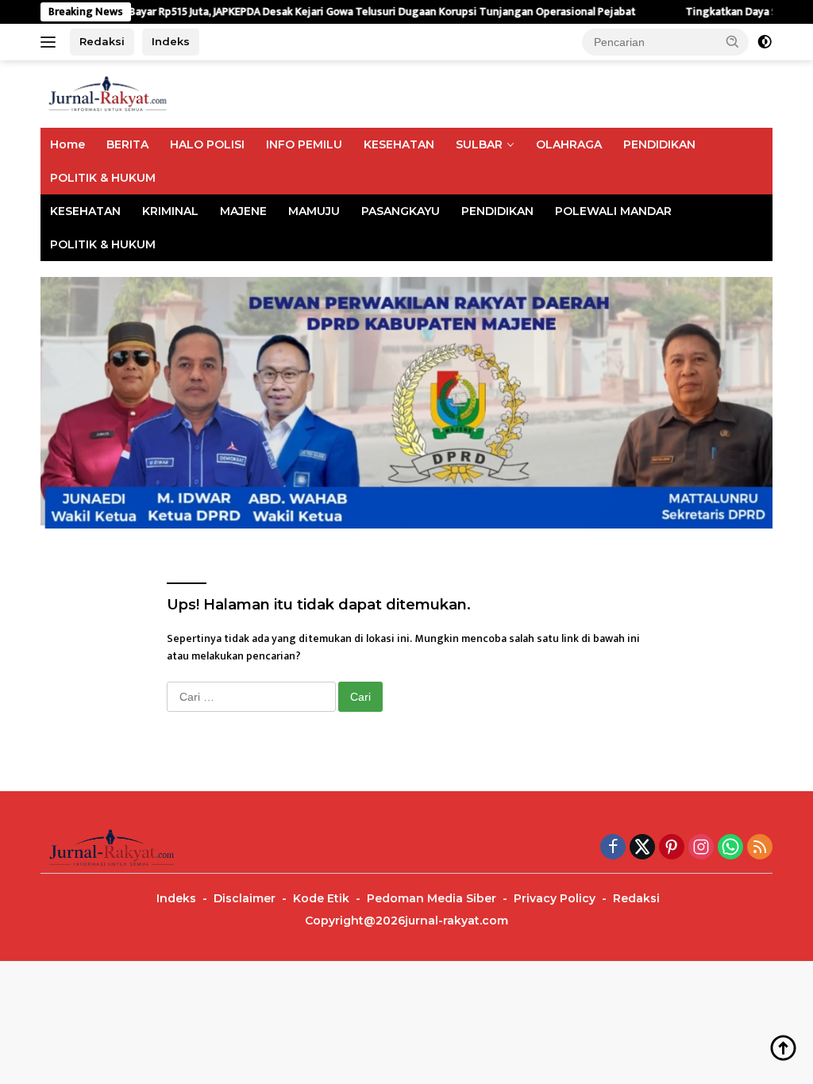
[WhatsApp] (730, 848)
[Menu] (51, 42)
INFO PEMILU (304, 144)
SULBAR (479, 144)
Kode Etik (321, 898)
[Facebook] (613, 848)
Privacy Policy (554, 898)
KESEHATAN (399, 144)
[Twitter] (642, 848)
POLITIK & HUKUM (103, 178)
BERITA (127, 144)
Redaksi (102, 41)
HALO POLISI (207, 144)
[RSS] (760, 848)
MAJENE (243, 211)
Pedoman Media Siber (431, 898)
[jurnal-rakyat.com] (107, 93)
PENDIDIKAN (659, 144)
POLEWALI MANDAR (613, 211)
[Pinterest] (671, 848)
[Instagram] (701, 848)
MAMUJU (314, 211)
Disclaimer (244, 898)
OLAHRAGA (569, 144)
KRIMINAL (170, 211)
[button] (733, 41)
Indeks (171, 41)
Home (67, 144)
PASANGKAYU (400, 211)
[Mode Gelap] (765, 42)
